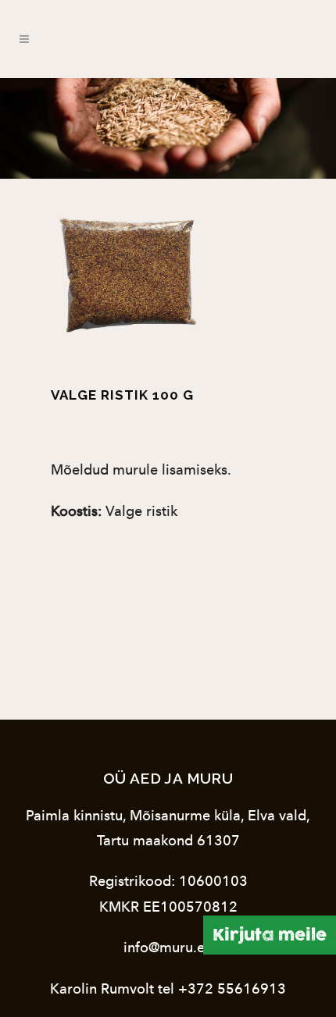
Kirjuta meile (270, 934)
